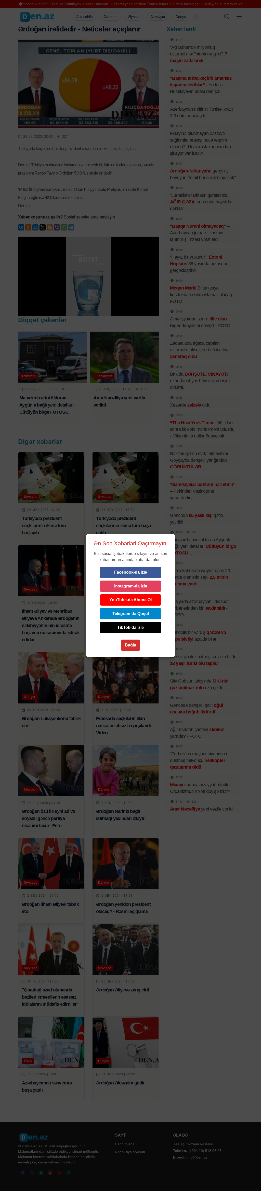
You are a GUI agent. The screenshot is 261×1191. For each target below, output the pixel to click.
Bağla (130, 645)
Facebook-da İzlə (130, 572)
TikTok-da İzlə (130, 627)
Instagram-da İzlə (130, 586)
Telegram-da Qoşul (130, 613)
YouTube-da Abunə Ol (130, 600)
